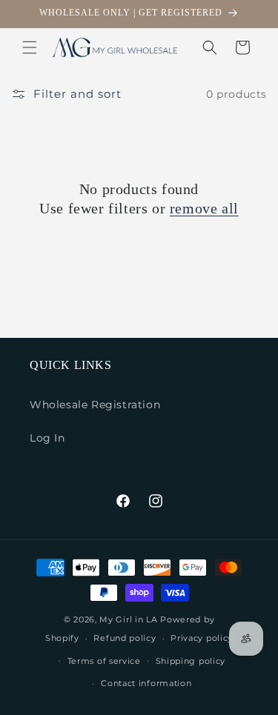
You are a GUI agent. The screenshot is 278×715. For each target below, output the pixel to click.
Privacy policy (202, 638)
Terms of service (104, 661)
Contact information (146, 683)
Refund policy (124, 638)
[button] (29, 47)
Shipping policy (191, 661)
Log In (47, 438)
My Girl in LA (128, 619)
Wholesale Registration (95, 404)
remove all (204, 208)
